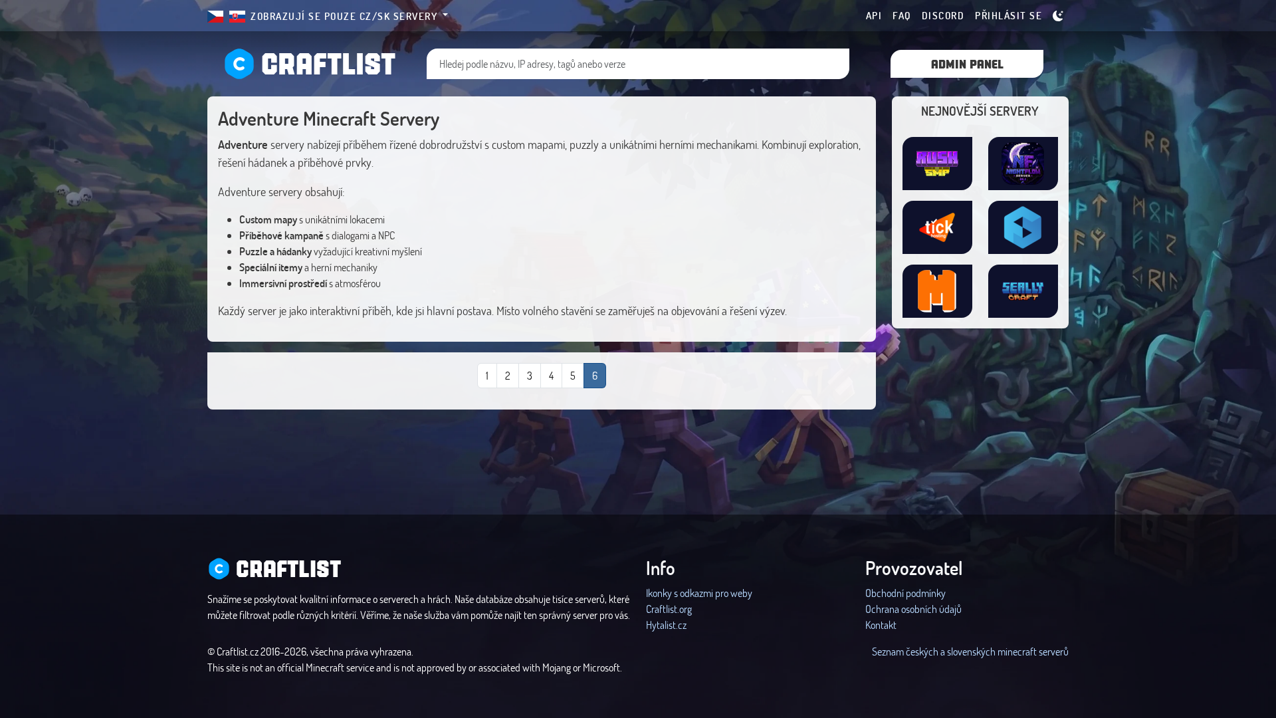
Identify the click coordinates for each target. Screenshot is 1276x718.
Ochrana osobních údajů (913, 609)
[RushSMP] (937, 163)
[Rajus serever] (1023, 227)
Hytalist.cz (666, 625)
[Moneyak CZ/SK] (937, 291)
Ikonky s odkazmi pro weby (699, 593)
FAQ (902, 15)
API (874, 15)
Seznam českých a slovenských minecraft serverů (970, 651)
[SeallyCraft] (1023, 291)
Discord (943, 15)
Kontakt (881, 625)
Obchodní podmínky (905, 593)
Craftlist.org (669, 609)
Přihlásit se (1008, 15)
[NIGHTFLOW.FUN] (1023, 163)
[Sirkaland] (937, 227)
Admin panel (967, 63)
